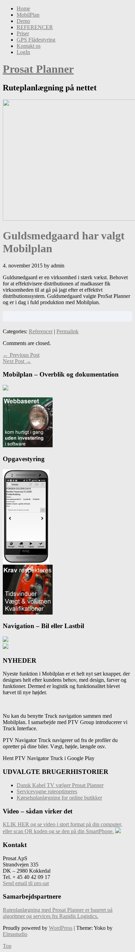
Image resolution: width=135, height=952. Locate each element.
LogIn (23, 52)
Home (23, 8)
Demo (23, 21)
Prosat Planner (38, 69)
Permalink (67, 331)
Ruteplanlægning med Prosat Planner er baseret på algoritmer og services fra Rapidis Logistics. (57, 913)
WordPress (60, 928)
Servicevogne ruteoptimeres (47, 791)
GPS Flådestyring (36, 40)
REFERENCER (35, 27)
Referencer (41, 331)
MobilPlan (28, 15)
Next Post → (17, 361)
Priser (23, 33)
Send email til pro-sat (26, 883)
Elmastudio (15, 934)
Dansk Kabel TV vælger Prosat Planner (60, 785)
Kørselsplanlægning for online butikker (59, 798)
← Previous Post (21, 355)
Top (7, 946)
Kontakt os (28, 46)
